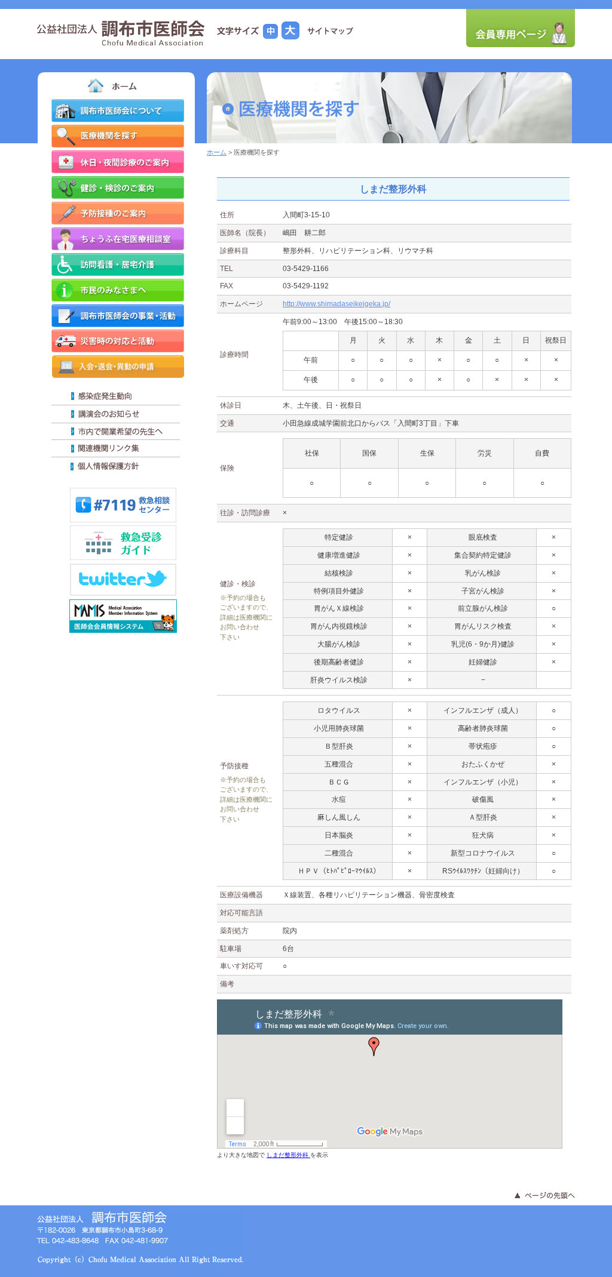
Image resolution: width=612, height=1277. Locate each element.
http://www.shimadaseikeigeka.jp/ (336, 304)
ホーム (217, 152)
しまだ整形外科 (288, 1155)
